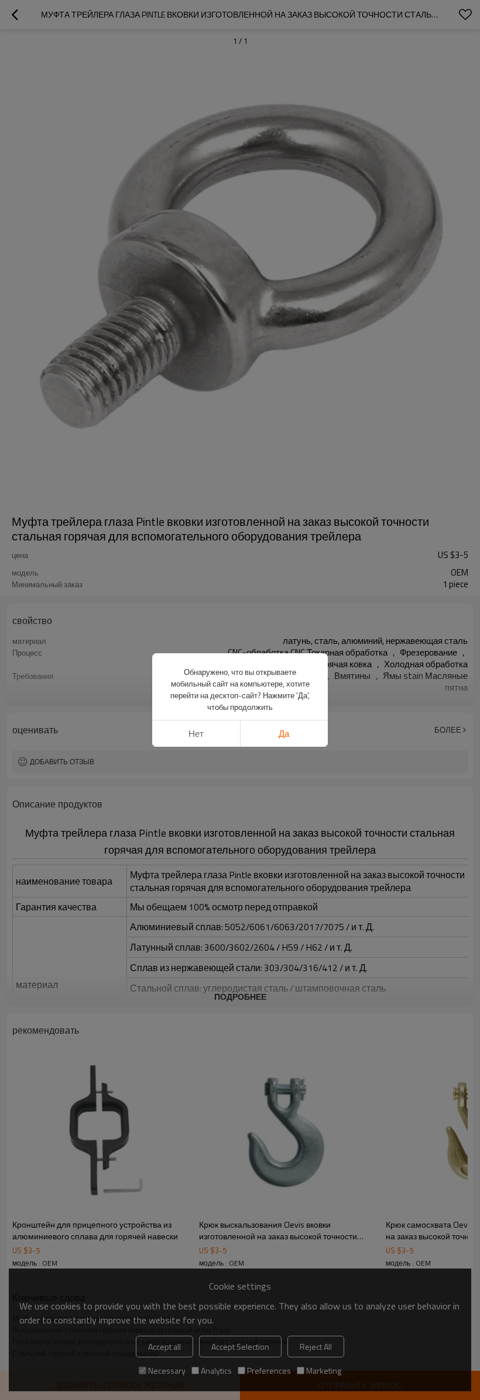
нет (196, 733)
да (284, 733)
